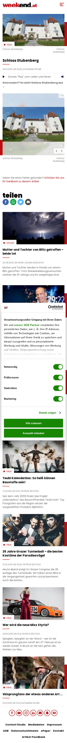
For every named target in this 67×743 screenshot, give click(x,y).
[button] (56, 151)
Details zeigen (47, 412)
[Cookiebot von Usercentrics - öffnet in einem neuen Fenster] (48, 307)
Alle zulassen (34, 423)
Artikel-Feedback (33, 737)
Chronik (10, 243)
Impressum (54, 724)
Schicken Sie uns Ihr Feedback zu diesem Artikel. (33, 179)
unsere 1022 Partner (27, 325)
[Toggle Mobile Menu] (61, 4)
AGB (6, 731)
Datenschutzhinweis (24, 731)
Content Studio (15, 724)
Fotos (9, 44)
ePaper (46, 731)
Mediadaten (36, 724)
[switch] (58, 377)
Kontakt (58, 731)
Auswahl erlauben (33, 433)
